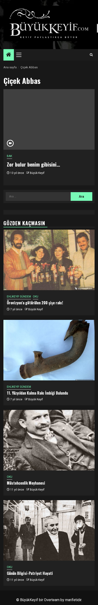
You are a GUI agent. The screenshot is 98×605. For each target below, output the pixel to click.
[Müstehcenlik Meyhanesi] (49, 440)
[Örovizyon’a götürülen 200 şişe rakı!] (49, 260)
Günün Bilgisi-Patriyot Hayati (30, 573)
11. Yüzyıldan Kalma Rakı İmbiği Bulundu (37, 393)
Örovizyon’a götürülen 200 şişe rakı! (35, 302)
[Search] (91, 54)
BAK (9, 156)
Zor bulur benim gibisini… (33, 164)
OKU (35, 296)
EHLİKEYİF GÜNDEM (19, 296)
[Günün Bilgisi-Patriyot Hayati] (49, 530)
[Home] (8, 55)
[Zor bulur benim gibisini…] (49, 119)
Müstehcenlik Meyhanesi (26, 483)
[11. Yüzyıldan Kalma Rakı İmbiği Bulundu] (49, 350)
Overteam (51, 600)
